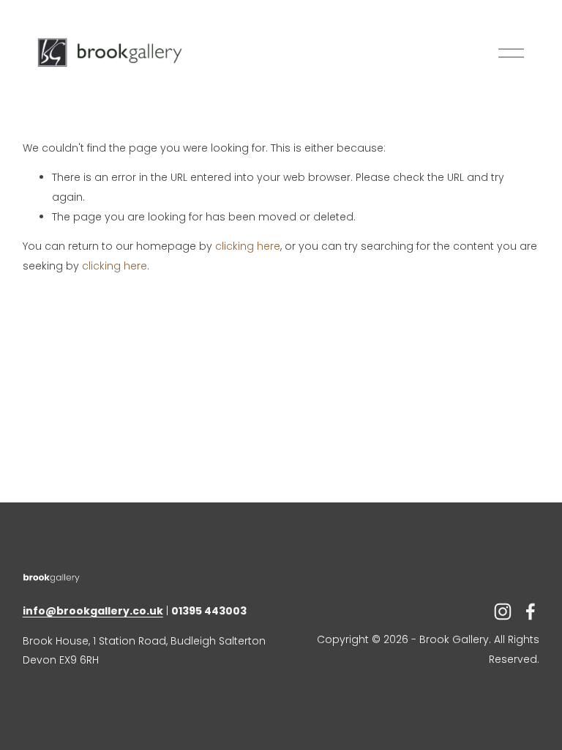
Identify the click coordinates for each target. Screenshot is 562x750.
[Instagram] (503, 611)
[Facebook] (530, 611)
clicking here (247, 246)
